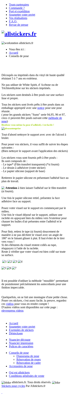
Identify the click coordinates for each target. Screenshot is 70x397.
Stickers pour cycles (13, 385)
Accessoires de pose (21, 366)
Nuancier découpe (19, 339)
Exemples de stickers (21, 330)
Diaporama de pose (27, 356)
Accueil (13, 323)
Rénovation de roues (28, 359)
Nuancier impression (21, 343)
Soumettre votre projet (22, 326)
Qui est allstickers (19, 372)
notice (40, 107)
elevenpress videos (12, 310)
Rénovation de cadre (28, 362)
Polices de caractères (21, 346)
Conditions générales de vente (26, 375)
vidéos (10, 303)
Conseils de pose (19, 352)
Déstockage (16, 333)
